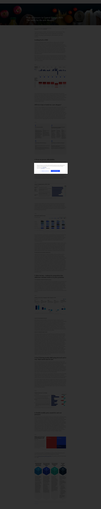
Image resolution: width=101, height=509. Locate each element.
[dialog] (51, 168)
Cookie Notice (44, 167)
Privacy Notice (43, 168)
